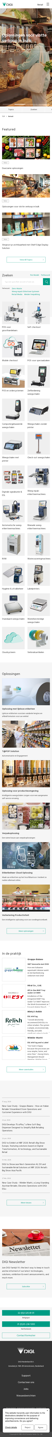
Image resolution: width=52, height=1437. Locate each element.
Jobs (26, 1389)
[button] (5, 72)
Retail (5, 163)
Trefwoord (45, 275)
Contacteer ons (26, 1382)
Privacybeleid (11, 1408)
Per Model (34, 275)
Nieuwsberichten (26, 1396)
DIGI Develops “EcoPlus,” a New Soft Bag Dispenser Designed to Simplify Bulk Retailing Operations (23, 1128)
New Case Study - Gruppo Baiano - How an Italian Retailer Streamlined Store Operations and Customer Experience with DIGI (25, 1109)
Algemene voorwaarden (26, 1408)
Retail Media (17, 294)
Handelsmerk (41, 1408)
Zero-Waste (17, 288)
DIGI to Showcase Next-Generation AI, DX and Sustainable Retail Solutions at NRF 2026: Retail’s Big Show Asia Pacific (24, 1167)
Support (26, 1376)
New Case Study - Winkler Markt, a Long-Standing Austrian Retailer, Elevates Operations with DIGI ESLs (25, 1186)
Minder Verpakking (32, 294)
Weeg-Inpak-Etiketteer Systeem (25, 291)
